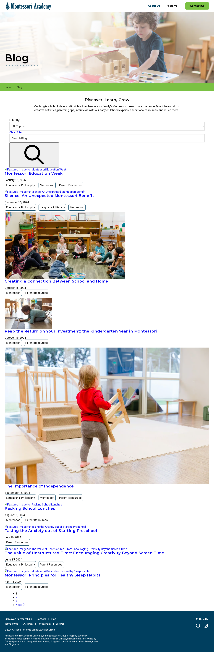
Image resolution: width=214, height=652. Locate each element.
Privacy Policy (44, 624)
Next (19, 604)
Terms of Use (11, 624)
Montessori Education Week (34, 173)
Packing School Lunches (30, 508)
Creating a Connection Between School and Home (56, 281)
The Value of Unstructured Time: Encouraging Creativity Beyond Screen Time (84, 553)
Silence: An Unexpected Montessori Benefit (49, 195)
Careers (41, 619)
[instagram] (206, 626)
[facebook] (198, 626)
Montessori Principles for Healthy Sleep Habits (52, 575)
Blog (53, 619)
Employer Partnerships (18, 619)
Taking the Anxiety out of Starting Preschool (51, 530)
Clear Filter (16, 132)
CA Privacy (28, 624)
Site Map (60, 624)
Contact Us (197, 5)
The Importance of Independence (39, 486)
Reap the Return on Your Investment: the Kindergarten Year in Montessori (81, 331)
